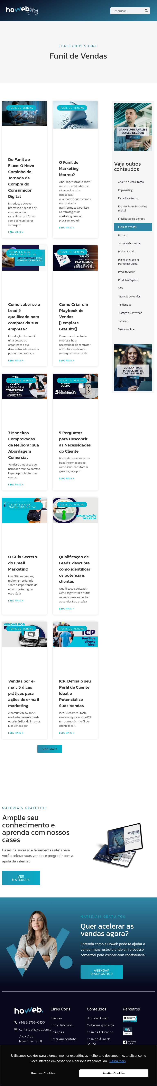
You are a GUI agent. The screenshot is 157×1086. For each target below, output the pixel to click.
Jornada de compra (129, 243)
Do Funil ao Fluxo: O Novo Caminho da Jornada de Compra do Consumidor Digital (21, 177)
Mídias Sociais (126, 251)
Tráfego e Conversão (130, 313)
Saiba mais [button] (117, 1061)
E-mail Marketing (128, 198)
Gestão (122, 235)
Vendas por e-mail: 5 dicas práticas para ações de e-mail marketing (23, 693)
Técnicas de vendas (129, 296)
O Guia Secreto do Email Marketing (22, 563)
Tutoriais (123, 321)
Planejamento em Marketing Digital (128, 262)
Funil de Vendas (127, 227)
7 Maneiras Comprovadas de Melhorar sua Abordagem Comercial (23, 444)
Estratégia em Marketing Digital (132, 208)
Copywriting (125, 190)
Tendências (124, 305)
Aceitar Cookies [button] (114, 1073)
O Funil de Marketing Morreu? (69, 168)
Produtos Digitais (128, 280)
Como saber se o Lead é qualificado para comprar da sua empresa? (24, 316)
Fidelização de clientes (131, 219)
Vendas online (126, 329)
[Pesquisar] (146, 10)
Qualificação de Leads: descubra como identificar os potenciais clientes (74, 569)
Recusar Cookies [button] (43, 1073)
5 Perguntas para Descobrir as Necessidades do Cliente (75, 441)
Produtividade (126, 272)
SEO (120, 288)
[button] (49, 749)
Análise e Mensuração (131, 182)
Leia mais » (16, 232)
